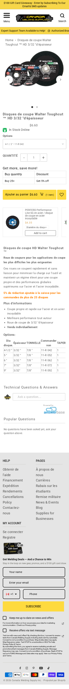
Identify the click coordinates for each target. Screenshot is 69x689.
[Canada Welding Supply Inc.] (35, 18)
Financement (13, 480)
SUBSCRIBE (33, 606)
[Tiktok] (48, 668)
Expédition (11, 486)
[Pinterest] (34, 668)
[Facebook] (20, 668)
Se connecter (13, 532)
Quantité (10, 155)
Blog (39, 508)
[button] (7, 18)
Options (8, 136)
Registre (9, 537)
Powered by (48, 405)
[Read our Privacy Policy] (63, 623)
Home (9, 40)
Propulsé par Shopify (54, 680)
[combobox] (11, 594)
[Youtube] (41, 668)
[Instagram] (27, 668)
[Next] (60, 79)
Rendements (12, 491)
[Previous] (9, 79)
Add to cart (40, 233)
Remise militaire (48, 497)
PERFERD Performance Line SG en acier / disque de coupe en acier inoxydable (39, 214)
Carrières (43, 480)
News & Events (47, 502)
